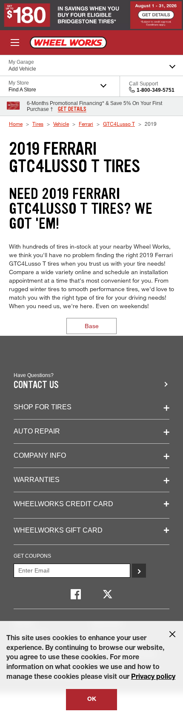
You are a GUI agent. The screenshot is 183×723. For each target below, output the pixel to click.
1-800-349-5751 (155, 90)
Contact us (36, 385)
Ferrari (86, 123)
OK (91, 700)
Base (92, 325)
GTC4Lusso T (119, 123)
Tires (37, 123)
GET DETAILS (72, 109)
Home (16, 123)
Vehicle (61, 123)
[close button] (172, 634)
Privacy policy (153, 677)
